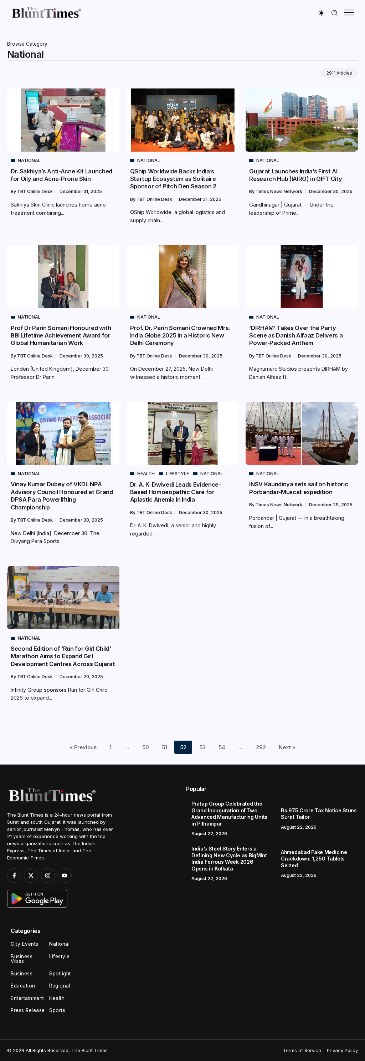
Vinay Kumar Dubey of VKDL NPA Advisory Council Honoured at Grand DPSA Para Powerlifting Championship (62, 496)
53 (202, 747)
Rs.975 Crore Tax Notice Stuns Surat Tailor (319, 813)
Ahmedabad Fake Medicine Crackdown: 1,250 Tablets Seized (314, 858)
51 (164, 747)
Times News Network (279, 191)
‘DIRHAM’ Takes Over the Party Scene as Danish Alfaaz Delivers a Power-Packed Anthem (296, 335)
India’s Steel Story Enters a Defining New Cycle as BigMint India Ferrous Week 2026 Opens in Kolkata (229, 859)
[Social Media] (14, 875)
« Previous (83, 747)
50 (145, 747)
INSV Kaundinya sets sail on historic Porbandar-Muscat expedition (298, 488)
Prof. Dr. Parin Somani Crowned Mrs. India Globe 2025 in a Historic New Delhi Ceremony (180, 335)
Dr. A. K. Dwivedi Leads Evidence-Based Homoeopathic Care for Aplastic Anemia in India (175, 492)
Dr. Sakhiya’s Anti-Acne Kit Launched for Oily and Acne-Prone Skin (61, 175)
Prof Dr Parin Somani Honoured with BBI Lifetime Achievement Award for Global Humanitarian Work (61, 335)
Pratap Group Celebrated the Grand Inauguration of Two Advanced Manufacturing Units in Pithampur (229, 814)
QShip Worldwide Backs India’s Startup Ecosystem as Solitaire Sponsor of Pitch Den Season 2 (173, 179)
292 (261, 747)
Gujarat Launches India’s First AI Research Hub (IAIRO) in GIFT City (295, 175)
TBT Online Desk (35, 191)
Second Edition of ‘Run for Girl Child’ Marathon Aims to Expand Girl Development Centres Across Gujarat (63, 656)
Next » (287, 747)
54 (222, 747)
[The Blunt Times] (46, 12)
